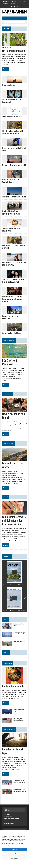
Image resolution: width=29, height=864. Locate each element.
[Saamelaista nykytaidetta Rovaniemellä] (14, 225)
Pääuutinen (6, 29)
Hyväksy (14, 849)
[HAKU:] (14, 22)
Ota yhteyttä (6, 1)
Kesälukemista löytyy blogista (18, 625)
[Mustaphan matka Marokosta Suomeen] (7, 722)
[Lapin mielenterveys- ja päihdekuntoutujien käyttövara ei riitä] (14, 513)
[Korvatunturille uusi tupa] (14, 746)
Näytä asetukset (14, 858)
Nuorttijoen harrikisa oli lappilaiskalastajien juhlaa (19, 790)
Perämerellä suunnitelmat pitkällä (14, 165)
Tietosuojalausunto (18, 861)
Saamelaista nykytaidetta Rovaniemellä (11, 229)
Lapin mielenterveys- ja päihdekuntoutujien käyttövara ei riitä (14, 520)
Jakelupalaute (22, 1)
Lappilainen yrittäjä (8, 443)
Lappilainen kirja (8, 663)
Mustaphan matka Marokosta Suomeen (18, 719)
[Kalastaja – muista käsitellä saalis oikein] (14, 145)
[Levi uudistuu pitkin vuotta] (14, 460)
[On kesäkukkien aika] (14, 45)
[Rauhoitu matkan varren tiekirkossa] (14, 313)
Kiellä (14, 853)
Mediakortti (6, 3)
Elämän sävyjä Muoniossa (9, 362)
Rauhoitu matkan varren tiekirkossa (10, 317)
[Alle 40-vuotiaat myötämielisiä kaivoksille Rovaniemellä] (14, 128)
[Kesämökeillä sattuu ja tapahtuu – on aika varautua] (14, 259)
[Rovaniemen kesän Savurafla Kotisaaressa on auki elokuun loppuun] (14, 294)
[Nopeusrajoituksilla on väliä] (7, 713)
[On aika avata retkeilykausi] (14, 330)
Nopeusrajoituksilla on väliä (18, 710)
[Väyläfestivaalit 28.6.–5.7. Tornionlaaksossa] (14, 177)
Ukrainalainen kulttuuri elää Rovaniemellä (12, 100)
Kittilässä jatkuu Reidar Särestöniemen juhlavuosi (11, 212)
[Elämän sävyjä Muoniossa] (14, 357)
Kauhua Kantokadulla (13, 686)
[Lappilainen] (14, 12)
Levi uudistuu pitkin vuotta (12, 465)
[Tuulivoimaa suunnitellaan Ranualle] (14, 194)
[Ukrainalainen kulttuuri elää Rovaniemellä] (14, 97)
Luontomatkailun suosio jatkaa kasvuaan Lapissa (19, 781)
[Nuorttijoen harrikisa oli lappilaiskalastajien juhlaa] (7, 793)
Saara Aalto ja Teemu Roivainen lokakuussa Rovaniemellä (13, 280)
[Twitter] (11, 6)
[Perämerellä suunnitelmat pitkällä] (14, 162)
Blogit (5, 619)
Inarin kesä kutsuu (8, 84)
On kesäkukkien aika (13, 50)
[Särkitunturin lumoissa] (7, 645)
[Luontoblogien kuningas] (7, 636)
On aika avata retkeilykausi (11, 332)
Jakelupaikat (14, 1)
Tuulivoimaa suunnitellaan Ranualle (14, 196)
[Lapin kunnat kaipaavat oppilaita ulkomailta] (14, 242)
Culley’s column (8, 394)
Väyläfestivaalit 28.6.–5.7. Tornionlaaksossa (11, 180)
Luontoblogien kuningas (19, 633)
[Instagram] (17, 6)
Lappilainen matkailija (9, 340)
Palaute (13, 3)
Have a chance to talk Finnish (13, 416)
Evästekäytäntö (9, 861)
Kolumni (6, 497)
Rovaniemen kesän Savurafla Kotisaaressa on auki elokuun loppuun (12, 299)
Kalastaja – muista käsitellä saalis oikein (14, 149)
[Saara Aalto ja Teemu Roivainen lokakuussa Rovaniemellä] (14, 276)
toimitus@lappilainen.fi (10, 820)
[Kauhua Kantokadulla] (14, 683)
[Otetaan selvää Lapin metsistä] (14, 114)
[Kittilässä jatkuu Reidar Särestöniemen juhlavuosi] (14, 208)
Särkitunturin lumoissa (19, 641)
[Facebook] (14, 6)
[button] (26, 832)
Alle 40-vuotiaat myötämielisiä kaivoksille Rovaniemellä (13, 132)
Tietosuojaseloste (9, 823)
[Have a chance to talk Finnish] (14, 410)
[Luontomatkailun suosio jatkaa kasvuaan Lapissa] (7, 784)
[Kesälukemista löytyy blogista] (7, 627)
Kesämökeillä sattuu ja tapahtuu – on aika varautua (14, 263)
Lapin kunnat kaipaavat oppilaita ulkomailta (13, 246)
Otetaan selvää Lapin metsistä (12, 116)
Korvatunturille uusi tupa (12, 751)
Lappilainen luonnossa (9, 729)
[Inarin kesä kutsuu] (14, 82)
